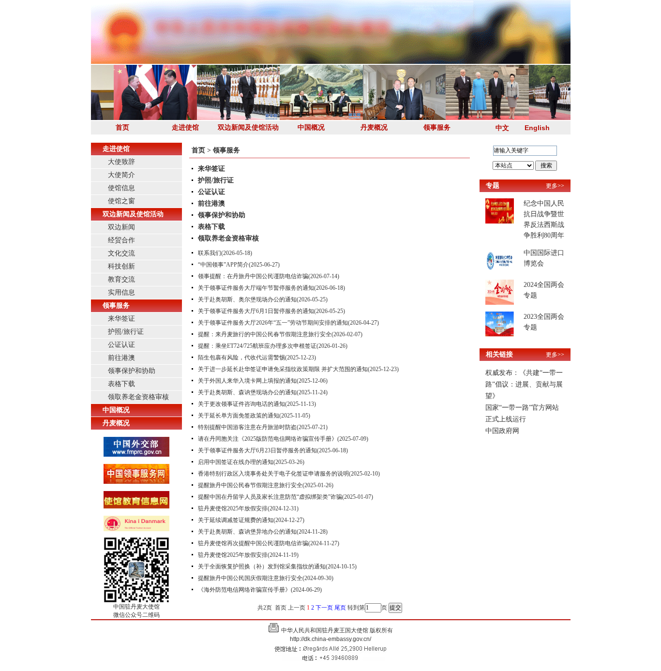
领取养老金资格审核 (138, 397)
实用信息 (121, 292)
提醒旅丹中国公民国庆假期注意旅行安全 (250, 578)
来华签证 (121, 318)
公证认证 (121, 344)
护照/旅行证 (126, 331)
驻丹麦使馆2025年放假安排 (233, 508)
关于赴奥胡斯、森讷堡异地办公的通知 (247, 531)
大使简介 (121, 175)
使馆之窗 (121, 201)
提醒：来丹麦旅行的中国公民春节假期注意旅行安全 (264, 334)
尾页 (340, 607)
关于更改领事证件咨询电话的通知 (241, 404)
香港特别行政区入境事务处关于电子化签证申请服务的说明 (273, 473)
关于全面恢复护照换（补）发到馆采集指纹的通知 (262, 566)
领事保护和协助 (131, 370)
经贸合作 (121, 240)
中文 (502, 128)
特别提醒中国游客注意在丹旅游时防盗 (247, 427)
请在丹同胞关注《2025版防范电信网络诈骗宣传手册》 (267, 438)
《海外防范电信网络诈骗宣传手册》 (244, 589)
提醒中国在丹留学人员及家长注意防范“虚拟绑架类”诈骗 (270, 496)
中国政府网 (502, 430)
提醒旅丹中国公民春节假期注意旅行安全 (250, 485)
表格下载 (121, 384)
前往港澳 (121, 357)
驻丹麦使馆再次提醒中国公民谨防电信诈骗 (253, 543)
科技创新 (121, 266)
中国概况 (311, 127)
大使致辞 (121, 161)
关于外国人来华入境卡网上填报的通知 (247, 380)
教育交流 (121, 279)
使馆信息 (121, 188)
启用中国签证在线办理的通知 (235, 462)
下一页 (324, 607)
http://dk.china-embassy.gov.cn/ (330, 639)
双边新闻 (121, 227)
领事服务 (437, 127)
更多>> (555, 185)
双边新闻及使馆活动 (248, 127)
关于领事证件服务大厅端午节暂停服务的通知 (256, 287)
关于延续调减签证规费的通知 (235, 520)
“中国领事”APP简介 (223, 264)
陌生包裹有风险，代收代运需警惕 (241, 357)
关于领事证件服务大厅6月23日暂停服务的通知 (257, 450)
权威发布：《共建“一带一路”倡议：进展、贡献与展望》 (524, 384)
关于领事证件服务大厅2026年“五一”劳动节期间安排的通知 (273, 322)
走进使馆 (185, 127)
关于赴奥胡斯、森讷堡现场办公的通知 (247, 392)
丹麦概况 (374, 127)
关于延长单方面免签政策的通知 (238, 415)
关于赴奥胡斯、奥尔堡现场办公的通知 (247, 299)
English (537, 128)
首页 (122, 127)
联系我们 (209, 253)
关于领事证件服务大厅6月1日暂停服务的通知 (256, 311)
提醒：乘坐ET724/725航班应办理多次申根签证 (257, 346)
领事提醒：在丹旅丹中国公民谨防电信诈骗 (253, 276)
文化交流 (121, 253)
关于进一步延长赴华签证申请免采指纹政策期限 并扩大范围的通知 (283, 369)
